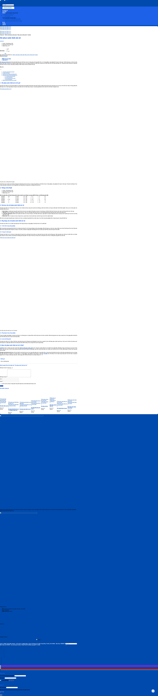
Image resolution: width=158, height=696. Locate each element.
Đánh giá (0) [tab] (4, 60)
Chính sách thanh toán (4, 630)
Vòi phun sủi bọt (44, 406)
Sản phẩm (4, 11)
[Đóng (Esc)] (0, 694)
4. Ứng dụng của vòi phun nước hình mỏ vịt (9, 75)
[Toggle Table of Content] (1, 69)
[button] (36, 405)
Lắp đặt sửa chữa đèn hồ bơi (10, 17)
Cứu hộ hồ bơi (7, 16)
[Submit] (66, 645)
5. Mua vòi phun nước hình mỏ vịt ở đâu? (9, 80)
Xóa (5, 53)
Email (1, 381)
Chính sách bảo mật (4, 626)
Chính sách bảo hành (4, 634)
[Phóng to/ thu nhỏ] (1, 694)
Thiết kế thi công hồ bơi (9, 14)
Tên (1, 379)
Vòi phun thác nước (4, 405)
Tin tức (3, 23)
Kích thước (2, 50)
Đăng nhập (11, 680)
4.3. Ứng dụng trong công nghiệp (10, 78)
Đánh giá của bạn (3, 367)
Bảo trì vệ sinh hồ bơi (9, 15)
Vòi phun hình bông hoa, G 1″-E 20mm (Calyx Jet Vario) (13, 409)
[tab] (6, 58)
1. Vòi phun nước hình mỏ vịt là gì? (8, 71)
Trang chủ (2, 34)
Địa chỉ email (3, 687)
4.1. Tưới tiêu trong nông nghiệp (10, 76)
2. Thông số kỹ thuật (6, 73)
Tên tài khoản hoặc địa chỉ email (7, 675)
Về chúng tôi (5, 10)
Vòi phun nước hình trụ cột (25, 409)
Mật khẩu (2, 678)
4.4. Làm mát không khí (8, 79)
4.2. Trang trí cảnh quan (8, 77)
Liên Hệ (4, 24)
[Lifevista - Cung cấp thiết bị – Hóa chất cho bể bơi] (4, 0)
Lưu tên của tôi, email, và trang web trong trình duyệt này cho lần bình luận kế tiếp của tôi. (18, 383)
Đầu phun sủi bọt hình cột (53, 405)
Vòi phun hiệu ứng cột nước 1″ (35, 408)
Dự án (3, 22)
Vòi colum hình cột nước (62, 408)
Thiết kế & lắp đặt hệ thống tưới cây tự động (13, 21)
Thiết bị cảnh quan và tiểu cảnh (11, 34)
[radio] (8, 49)
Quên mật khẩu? (3, 682)
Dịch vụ (3, 12)
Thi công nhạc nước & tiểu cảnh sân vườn (13, 19)
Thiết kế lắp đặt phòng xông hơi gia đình (12, 18)
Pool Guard (5, 56)
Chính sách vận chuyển (4, 628)
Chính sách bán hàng (4, 632)
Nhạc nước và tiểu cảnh (22, 34)
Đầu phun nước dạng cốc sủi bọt (72, 407)
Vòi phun (29, 34)
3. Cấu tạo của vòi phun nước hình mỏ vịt (9, 74)
